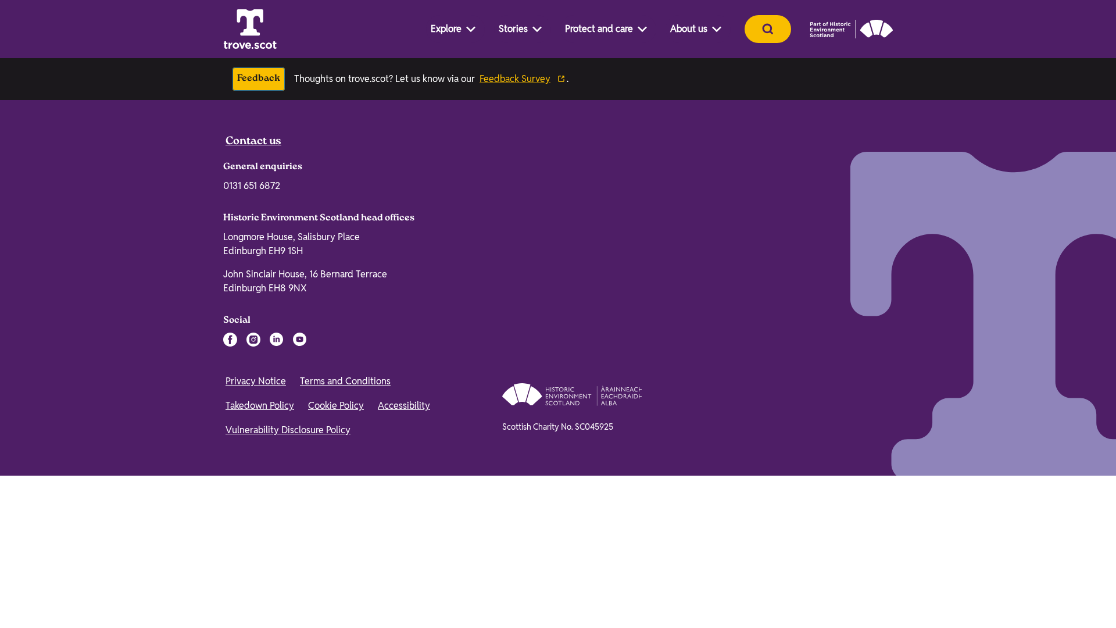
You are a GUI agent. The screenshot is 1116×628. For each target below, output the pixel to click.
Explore (446, 29)
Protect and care (599, 29)
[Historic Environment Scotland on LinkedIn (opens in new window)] (277, 609)
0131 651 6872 (251, 455)
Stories (513, 29)
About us (688, 29)
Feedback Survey (515, 79)
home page (323, 333)
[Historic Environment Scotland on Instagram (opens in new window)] (253, 609)
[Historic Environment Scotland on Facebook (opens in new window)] (230, 609)
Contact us (253, 412)
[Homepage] (250, 29)
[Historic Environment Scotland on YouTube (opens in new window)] (300, 609)
